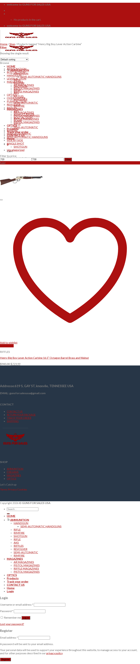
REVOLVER (13, 104)
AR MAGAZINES (24, 112)
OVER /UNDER (16, 98)
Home (3, 44)
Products (13, 128)
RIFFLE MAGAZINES (26, 91)
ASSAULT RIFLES (24, 114)
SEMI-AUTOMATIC (26, 127)
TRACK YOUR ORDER (19, 418)
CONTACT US (15, 411)
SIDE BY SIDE (15, 140)
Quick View (7, 345)
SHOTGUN (20, 146)
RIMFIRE (12, 130)
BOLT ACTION (16, 72)
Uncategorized (15, 149)
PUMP (18, 120)
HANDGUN (14, 75)
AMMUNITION (16, 68)
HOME (11, 66)
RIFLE (17, 124)
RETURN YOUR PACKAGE (21, 414)
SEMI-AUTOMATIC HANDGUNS (40, 76)
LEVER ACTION (16, 78)
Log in (26, 618)
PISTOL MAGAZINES (27, 122)
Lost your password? (12, 624)
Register (5, 659)
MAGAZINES (15, 81)
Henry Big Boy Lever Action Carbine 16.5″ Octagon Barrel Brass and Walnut (44, 357)
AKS (16, 111)
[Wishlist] (1, 199)
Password (6, 611)
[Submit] (8, 513)
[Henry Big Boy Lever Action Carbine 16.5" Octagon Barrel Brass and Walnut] (21, 195)
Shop (12, 44)
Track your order (18, 581)
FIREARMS (13, 472)
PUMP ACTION (16, 101)
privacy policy (54, 653)
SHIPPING (13, 421)
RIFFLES (19, 96)
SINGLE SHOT (15, 143)
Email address (9, 637)
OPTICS (12, 125)
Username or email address (16, 604)
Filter (68, 159)
